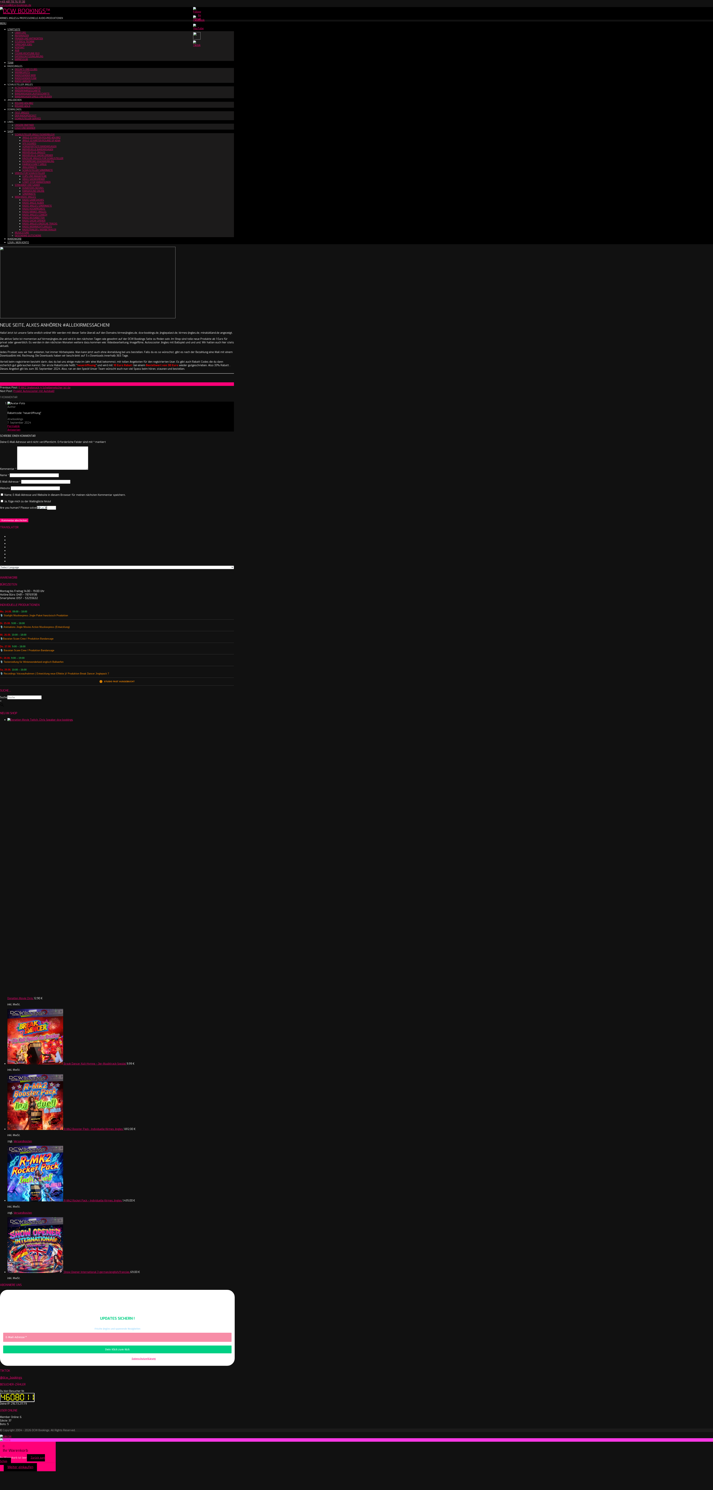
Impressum (21, 59)
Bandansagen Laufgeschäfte (32, 93)
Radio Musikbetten (33, 217)
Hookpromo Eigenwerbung (38, 161)
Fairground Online (33, 191)
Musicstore (22, 232)
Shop (10, 131)
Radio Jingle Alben (33, 202)
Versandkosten (23, 1141)
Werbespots (22, 72)
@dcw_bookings (11, 1378)
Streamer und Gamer (27, 185)
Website (5, 488)
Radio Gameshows (33, 200)
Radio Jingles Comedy (34, 214)
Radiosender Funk (25, 78)
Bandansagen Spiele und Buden (33, 96)
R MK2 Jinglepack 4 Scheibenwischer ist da (44, 387)
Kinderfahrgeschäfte (27, 90)
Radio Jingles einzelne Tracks (39, 223)
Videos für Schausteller (30, 173)
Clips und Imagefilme (34, 176)
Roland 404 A (22, 106)
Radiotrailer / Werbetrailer (39, 229)
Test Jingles (22, 112)
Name (4, 475)
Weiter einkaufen (20, 1467)
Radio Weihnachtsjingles (37, 226)
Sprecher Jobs (23, 44)
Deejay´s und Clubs (26, 69)
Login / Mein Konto (18, 242)
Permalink (13, 426)
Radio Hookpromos (33, 208)
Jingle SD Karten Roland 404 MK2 (41, 137)
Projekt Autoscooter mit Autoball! (33, 391)
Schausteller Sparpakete (37, 170)
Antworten (13, 430)
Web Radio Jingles (25, 197)
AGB (17, 50)
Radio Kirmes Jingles (34, 211)
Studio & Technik (24, 41)
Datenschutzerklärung (29, 56)
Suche (3, 697)
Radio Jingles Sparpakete (37, 205)
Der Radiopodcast (25, 115)
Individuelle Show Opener (37, 155)
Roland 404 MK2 (24, 103)
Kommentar (8, 469)
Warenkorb (14, 239)
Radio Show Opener (33, 220)
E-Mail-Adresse (10, 482)
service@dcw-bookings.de (15, 5)
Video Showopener (33, 179)
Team (10, 62)
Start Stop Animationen (36, 182)
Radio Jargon (23, 81)
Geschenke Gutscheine (28, 235)
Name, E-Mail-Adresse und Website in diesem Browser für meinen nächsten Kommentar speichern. (65, 495)
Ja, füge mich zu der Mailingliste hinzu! (27, 501)
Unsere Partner (24, 125)
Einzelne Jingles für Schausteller (42, 158)
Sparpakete (29, 194)
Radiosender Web (25, 75)
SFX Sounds (29, 143)
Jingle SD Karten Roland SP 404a (41, 140)
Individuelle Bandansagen (37, 149)
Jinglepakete (29, 167)
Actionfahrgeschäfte (28, 87)
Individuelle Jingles (33, 152)
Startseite (13, 29)
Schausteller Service (28, 118)
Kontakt (20, 47)
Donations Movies (33, 188)
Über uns (20, 32)
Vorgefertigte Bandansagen (39, 146)
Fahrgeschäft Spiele (34, 164)
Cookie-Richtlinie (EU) (27, 53)
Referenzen (22, 35)
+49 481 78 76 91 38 (12, 2)
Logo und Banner (25, 128)
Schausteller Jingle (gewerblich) (35, 134)
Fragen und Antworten (29, 38)
